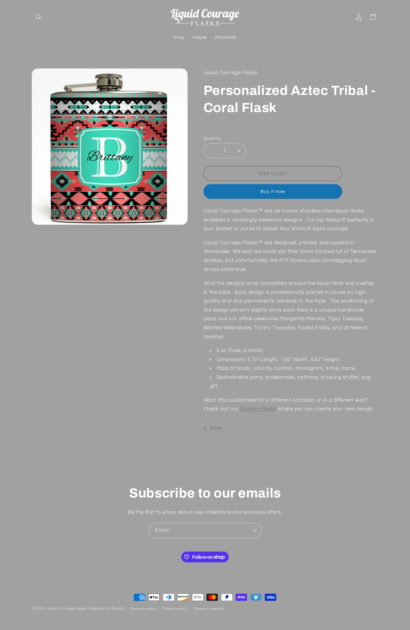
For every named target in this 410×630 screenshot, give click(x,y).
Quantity (212, 138)
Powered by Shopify (107, 608)
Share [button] (216, 428)
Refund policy (143, 608)
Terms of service (209, 608)
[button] (39, 17)
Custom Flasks (258, 409)
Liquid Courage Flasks (67, 608)
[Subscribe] (254, 530)
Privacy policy (174, 608)
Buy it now (273, 191)
